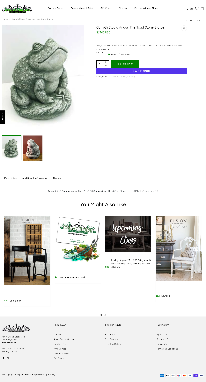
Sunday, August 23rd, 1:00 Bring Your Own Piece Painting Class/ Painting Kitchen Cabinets (132, 263)
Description (10, 178)
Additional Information (35, 178)
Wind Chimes (60, 348)
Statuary (131, 76)
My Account (162, 334)
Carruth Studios (61, 353)
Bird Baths (110, 334)
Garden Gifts (60, 344)
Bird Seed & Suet (113, 344)
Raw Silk (165, 295)
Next (199, 20)
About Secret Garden (64, 339)
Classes (123, 8)
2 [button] (105, 315)
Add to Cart (125, 64)
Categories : (102, 76)
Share (3, 118)
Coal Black (15, 300)
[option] (43, 78)
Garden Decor (55, 8)
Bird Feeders (111, 339)
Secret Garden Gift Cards (73, 277)
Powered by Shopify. (45, 374)
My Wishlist (162, 344)
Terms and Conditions (167, 348)
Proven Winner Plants (146, 8)
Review (57, 178)
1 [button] (101, 315)
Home (5, 19)
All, (110, 76)
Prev (191, 20)
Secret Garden (27, 374)
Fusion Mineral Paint (82, 8)
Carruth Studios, (119, 76)
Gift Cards (106, 8)
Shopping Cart (164, 339)
